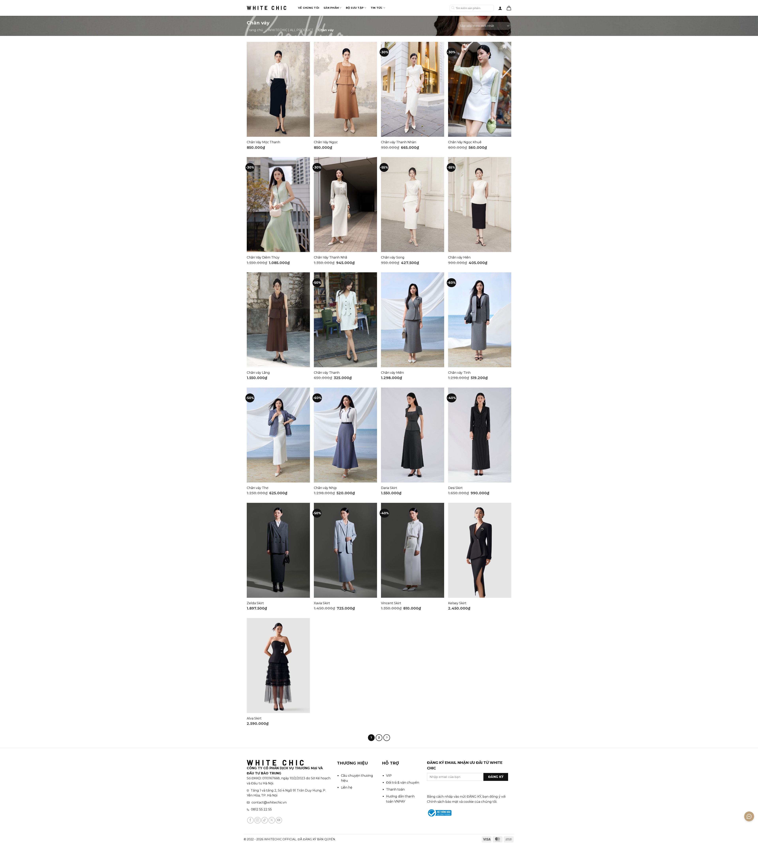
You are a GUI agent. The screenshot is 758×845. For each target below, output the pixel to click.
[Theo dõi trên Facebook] (250, 820)
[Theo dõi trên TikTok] (264, 820)
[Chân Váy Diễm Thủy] (278, 204)
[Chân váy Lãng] (278, 319)
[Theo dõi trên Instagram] (257, 820)
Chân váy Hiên (459, 257)
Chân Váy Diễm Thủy (263, 257)
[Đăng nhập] (500, 8)
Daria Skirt (389, 488)
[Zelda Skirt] (278, 550)
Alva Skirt (254, 718)
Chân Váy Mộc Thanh (263, 142)
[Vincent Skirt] (412, 550)
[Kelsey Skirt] (479, 550)
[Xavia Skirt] (345, 550)
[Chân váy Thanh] (345, 319)
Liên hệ (346, 787)
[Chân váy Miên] (412, 319)
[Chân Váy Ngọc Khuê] (479, 89)
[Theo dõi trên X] (271, 820)
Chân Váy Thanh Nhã (330, 257)
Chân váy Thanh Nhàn (398, 142)
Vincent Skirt (391, 603)
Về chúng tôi (308, 7)
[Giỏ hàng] (509, 8)
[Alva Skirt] (278, 665)
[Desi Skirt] (479, 435)
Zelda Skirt (255, 603)
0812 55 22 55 (261, 809)
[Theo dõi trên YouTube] (279, 820)
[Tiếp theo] (386, 737)
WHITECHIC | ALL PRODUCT (290, 30)
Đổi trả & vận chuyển (402, 782)
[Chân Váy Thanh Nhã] (345, 204)
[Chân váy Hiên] (479, 204)
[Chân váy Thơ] (278, 435)
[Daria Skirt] (412, 435)
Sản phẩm (331, 7)
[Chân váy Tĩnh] (479, 319)
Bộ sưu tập (355, 7)
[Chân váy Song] (412, 204)
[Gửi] (453, 8)
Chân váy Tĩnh (459, 373)
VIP (389, 776)
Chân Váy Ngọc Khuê (464, 142)
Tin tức (377, 7)
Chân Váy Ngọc (326, 142)
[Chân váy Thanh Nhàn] (412, 89)
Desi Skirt (455, 488)
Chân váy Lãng (258, 373)
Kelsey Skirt (457, 603)
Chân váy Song (392, 257)
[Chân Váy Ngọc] (345, 89)
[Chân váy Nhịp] (345, 435)
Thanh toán (395, 789)
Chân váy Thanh (327, 373)
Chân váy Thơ (257, 488)
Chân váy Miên (392, 373)
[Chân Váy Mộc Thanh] (278, 89)
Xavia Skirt (322, 603)
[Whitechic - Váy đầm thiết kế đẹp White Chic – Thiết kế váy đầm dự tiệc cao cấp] (266, 8)
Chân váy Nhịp (325, 488)
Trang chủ (255, 30)
